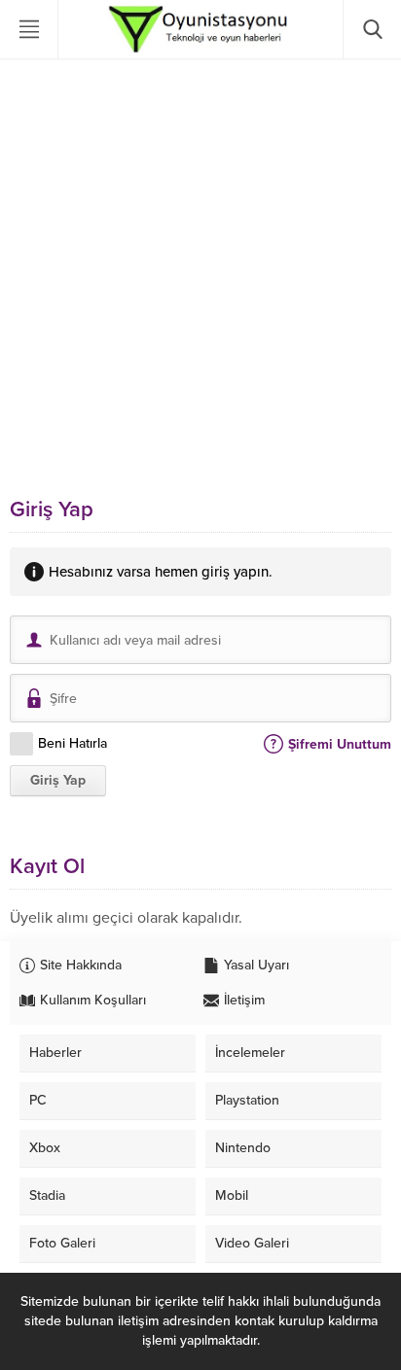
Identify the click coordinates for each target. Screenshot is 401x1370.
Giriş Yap (58, 780)
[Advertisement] (200, 278)
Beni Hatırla (72, 743)
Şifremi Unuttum (339, 744)
